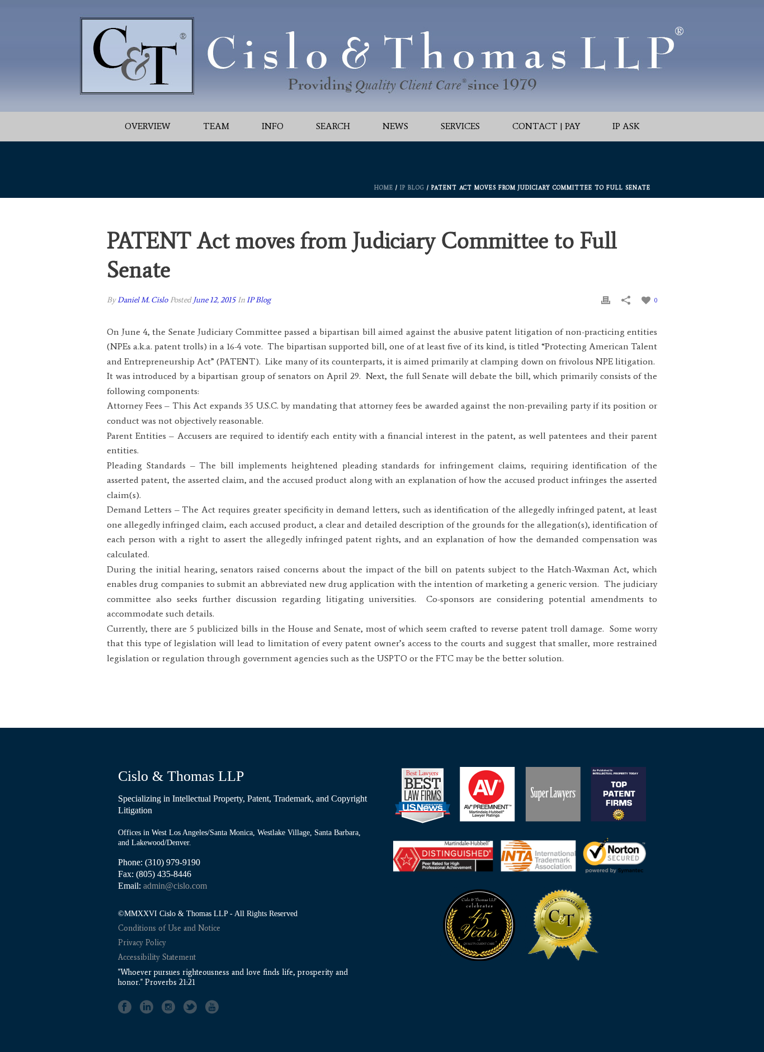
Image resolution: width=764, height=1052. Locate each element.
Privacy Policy (142, 942)
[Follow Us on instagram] (168, 1007)
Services (460, 126)
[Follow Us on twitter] (190, 1007)
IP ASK (626, 126)
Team (216, 126)
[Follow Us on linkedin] (146, 1007)
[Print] (605, 299)
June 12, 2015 (214, 300)
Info (273, 126)
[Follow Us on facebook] (124, 1007)
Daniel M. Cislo (142, 300)
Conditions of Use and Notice (169, 928)
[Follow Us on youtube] (212, 1007)
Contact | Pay (546, 126)
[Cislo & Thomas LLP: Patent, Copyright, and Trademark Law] (382, 56)
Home (383, 187)
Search (333, 126)
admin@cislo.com (175, 885)
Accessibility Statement (157, 957)
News (395, 126)
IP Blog (412, 187)
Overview (148, 126)
